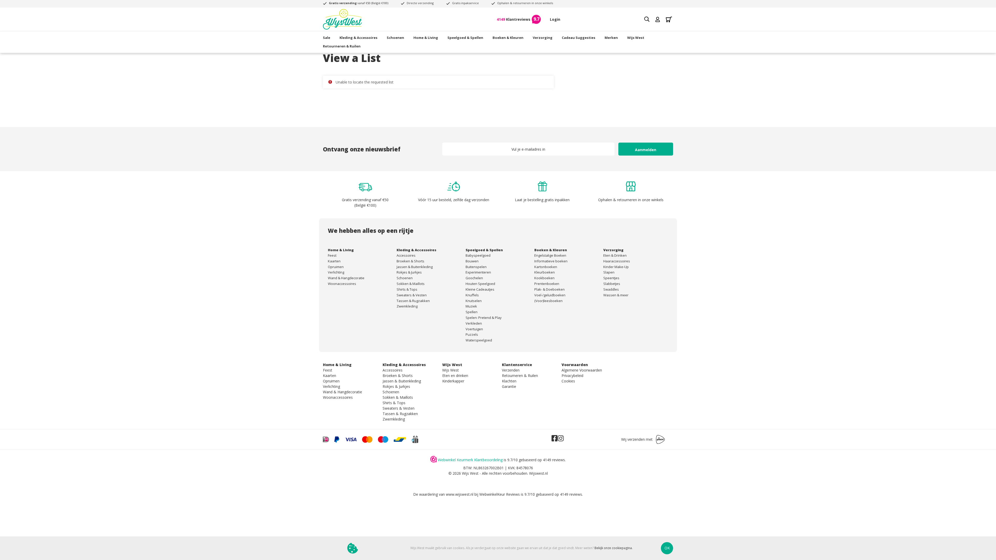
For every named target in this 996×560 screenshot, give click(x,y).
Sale (326, 37)
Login (555, 19)
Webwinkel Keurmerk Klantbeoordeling (470, 459)
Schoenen (395, 37)
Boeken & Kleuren (508, 37)
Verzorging (542, 37)
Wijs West (635, 37)
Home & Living (425, 37)
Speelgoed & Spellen (465, 37)
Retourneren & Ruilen (342, 46)
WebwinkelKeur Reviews (499, 494)
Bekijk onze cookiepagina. (613, 548)
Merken (611, 37)
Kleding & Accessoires (358, 37)
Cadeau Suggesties (578, 37)
